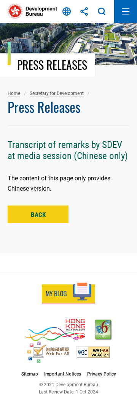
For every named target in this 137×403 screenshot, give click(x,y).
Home (14, 93)
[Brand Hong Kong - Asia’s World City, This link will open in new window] (55, 330)
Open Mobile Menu (125, 11)
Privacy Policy (101, 374)
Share (84, 11)
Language (66, 11)
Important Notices (62, 374)
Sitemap (29, 374)
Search (101, 11)
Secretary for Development (57, 93)
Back (38, 214)
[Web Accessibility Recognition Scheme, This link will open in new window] (48, 352)
